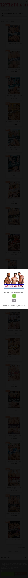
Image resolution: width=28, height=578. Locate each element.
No (14, 300)
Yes (14, 296)
